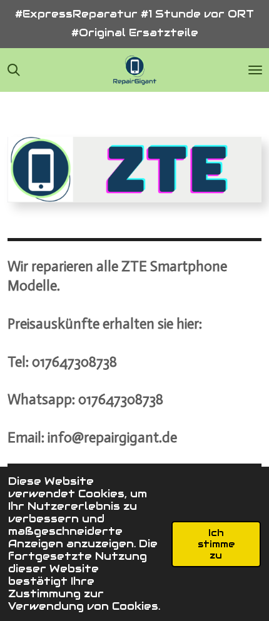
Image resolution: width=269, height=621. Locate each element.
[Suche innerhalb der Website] (14, 70)
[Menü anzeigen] (255, 70)
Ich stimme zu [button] (216, 544)
